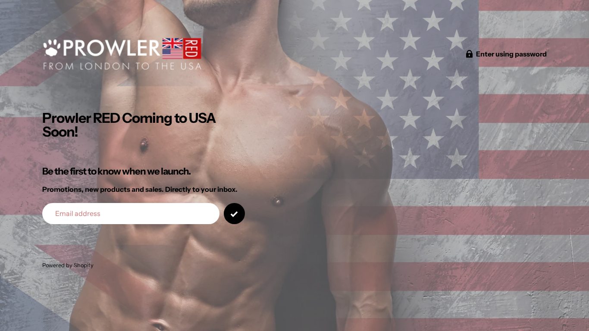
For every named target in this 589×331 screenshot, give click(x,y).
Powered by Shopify (68, 265)
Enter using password (511, 54)
